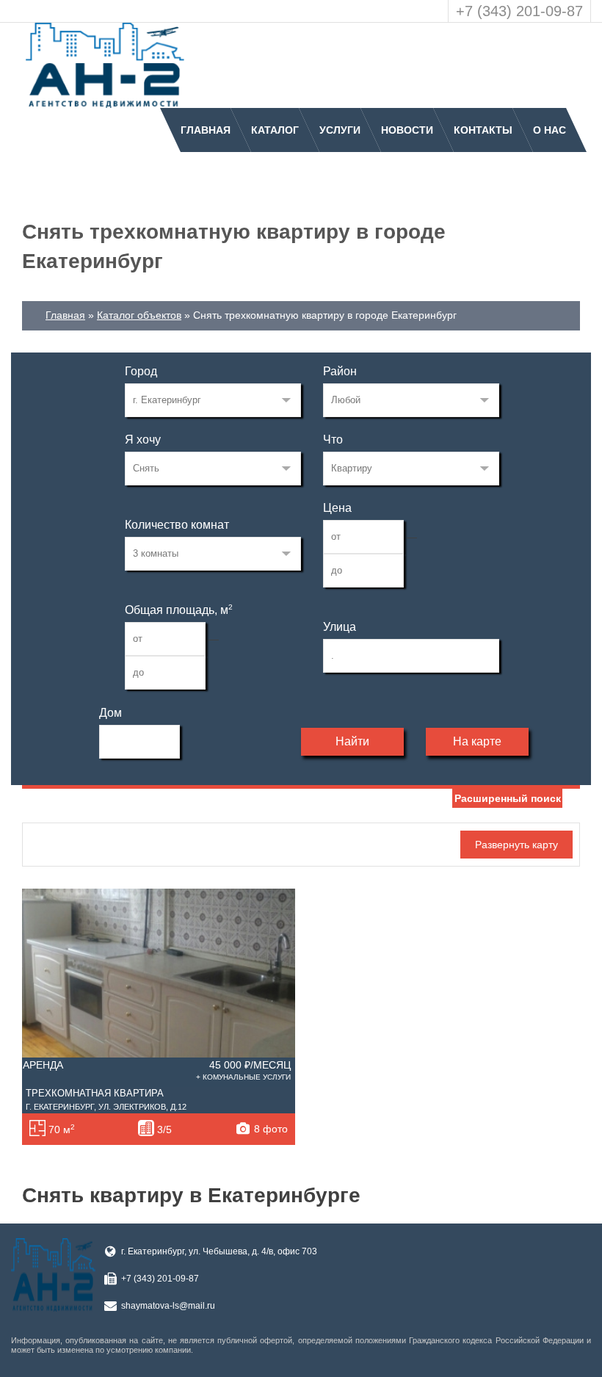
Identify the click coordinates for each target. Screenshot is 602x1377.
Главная (206, 130)
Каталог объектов (139, 315)
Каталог (275, 130)
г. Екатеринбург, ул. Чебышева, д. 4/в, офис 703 (219, 1251)
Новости (407, 130)
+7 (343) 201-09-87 (519, 11)
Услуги (339, 130)
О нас (549, 130)
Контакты (483, 130)
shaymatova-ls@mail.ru (168, 1306)
